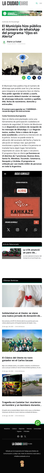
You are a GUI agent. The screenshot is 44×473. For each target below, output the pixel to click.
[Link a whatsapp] (38, 422)
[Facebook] (39, 77)
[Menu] (40, 3)
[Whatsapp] (23, 77)
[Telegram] (29, 77)
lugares (19, 431)
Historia (29, 429)
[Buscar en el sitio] (36, 3)
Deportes (21, 429)
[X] (34, 77)
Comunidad (37, 429)
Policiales (26, 431)
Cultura (14, 429)
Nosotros (7, 429)
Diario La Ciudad (14, 41)
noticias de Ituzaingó (10, 22)
